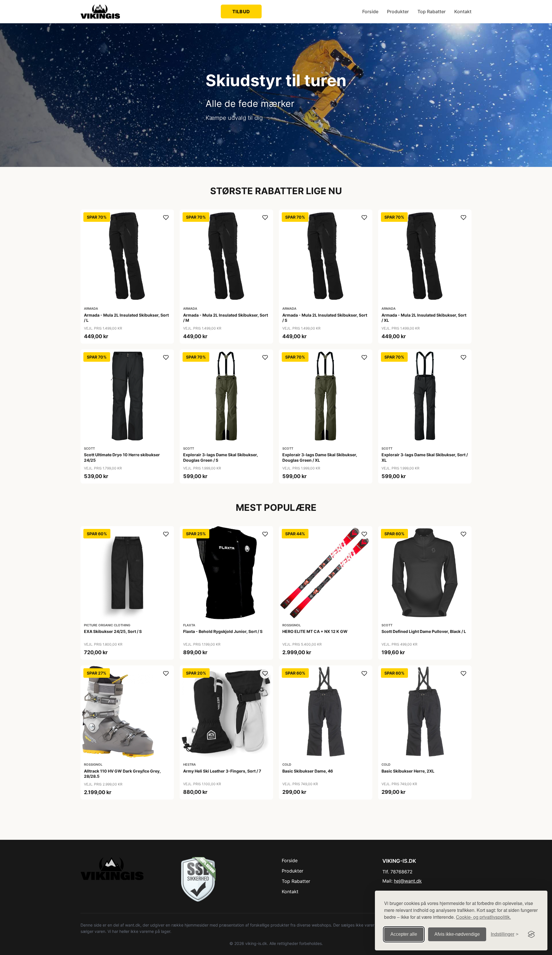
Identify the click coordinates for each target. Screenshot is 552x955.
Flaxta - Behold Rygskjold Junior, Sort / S (222, 631)
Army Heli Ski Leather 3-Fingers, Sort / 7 (222, 771)
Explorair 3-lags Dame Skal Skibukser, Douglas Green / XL (319, 457)
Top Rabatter (431, 11)
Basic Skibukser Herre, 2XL (408, 771)
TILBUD (241, 11)
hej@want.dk (408, 881)
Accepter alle (403, 934)
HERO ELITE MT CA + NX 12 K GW (315, 631)
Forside (370, 11)
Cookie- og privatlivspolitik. (483, 917)
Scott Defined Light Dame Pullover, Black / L (424, 631)
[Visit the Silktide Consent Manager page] (531, 934)
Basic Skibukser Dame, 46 (307, 771)
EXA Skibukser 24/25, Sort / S (113, 631)
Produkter (398, 11)
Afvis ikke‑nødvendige (457, 934)
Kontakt (462, 11)
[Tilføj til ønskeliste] (166, 217)
